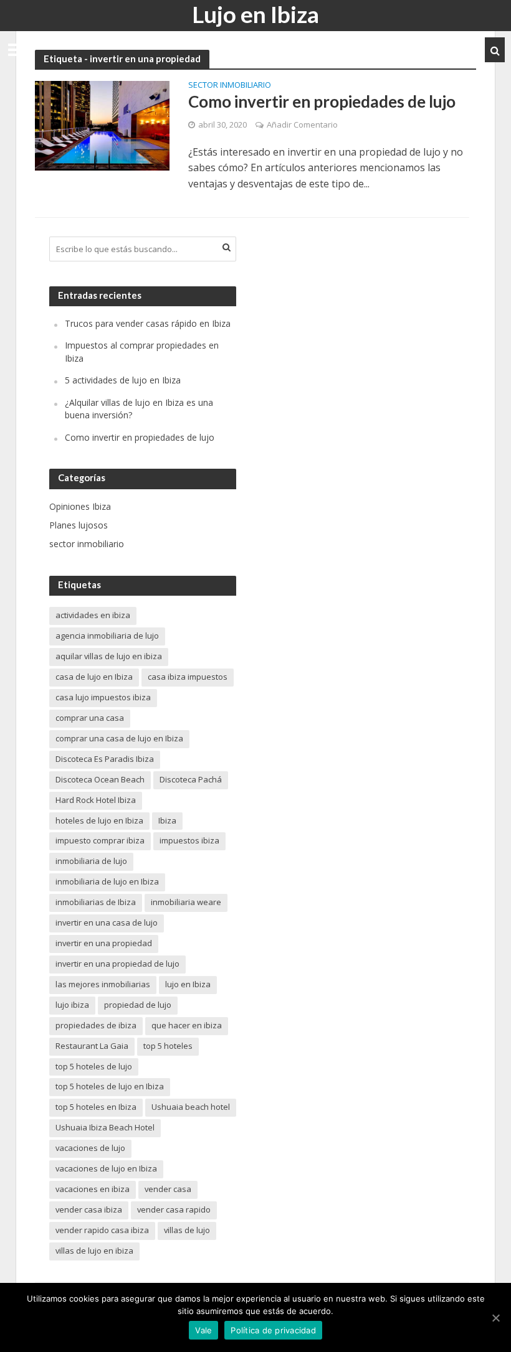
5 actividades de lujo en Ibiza (123, 380)
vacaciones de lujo (90, 1147)
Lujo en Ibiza (255, 14)
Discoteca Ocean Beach (100, 779)
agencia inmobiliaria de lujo (107, 635)
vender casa (168, 1189)
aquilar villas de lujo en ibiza (108, 656)
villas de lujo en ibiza (94, 1250)
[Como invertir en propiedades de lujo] (102, 125)
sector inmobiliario (229, 85)
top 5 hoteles (168, 1045)
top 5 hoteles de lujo (93, 1066)
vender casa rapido (174, 1209)
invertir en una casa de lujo (106, 922)
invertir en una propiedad (103, 943)
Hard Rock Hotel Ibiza (95, 799)
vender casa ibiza (88, 1209)
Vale (203, 1330)
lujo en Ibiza (188, 984)
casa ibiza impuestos (187, 676)
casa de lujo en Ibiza (94, 676)
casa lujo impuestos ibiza (103, 697)
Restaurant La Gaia (91, 1045)
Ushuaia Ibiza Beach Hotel (105, 1127)
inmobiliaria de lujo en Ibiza (107, 881)
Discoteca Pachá (191, 779)
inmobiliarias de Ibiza (95, 902)
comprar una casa (89, 717)
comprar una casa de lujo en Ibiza (119, 738)
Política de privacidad (273, 1330)
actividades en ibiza (92, 615)
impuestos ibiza (189, 840)
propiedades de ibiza (95, 1025)
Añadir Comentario (302, 124)
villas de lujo (187, 1230)
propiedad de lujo (137, 1004)
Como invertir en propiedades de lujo (322, 101)
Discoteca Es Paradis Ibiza (104, 758)
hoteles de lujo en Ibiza (99, 820)
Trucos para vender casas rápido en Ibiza (148, 323)
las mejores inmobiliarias (102, 984)
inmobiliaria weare (186, 902)
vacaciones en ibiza (92, 1189)
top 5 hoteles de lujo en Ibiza (109, 1086)
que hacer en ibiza (186, 1025)
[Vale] (495, 1318)
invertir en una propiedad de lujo (117, 963)
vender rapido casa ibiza (102, 1230)
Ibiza (167, 820)
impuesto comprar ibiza (100, 840)
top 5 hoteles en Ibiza (95, 1106)
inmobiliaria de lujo (91, 860)
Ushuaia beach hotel (190, 1106)
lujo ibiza (72, 1004)
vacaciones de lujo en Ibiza (106, 1168)
